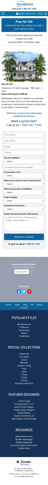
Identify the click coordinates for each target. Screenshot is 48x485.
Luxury (24, 359)
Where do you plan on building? (18, 189)
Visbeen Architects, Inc (24, 415)
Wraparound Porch (24, 383)
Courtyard (24, 356)
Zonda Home (24, 448)
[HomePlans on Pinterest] (29, 291)
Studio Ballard (24, 412)
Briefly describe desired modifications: (21, 214)
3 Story (24, 380)
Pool (24, 368)
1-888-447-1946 (24, 8)
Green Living (24, 401)
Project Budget (10, 197)
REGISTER (30, 13)
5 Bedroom (24, 353)
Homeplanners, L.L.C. (24, 404)
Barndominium (24, 324)
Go (31, 271)
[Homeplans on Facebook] (18, 291)
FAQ (32, 304)
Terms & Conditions (30, 474)
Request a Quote (24, 236)
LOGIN (39, 13)
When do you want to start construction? (22, 180)
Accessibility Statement (24, 476)
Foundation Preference (14, 205)
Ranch (24, 333)
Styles (17, 304)
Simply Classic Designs (24, 410)
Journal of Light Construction (24, 445)
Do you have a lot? (12, 172)
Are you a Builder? (12, 158)
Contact (24, 307)
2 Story (24, 377)
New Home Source (24, 436)
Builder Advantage (24, 439)
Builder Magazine (24, 442)
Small (24, 371)
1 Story (24, 374)
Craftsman (24, 327)
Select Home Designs (24, 407)
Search (8, 304)
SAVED (22, 13)
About (40, 304)
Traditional (24, 336)
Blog (25, 304)
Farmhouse (24, 330)
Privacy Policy (14, 474)
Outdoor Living (24, 365)
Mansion (24, 362)
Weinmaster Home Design (24, 418)
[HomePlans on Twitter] (24, 291)
